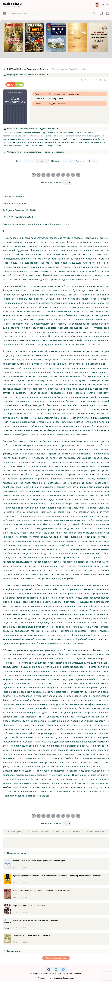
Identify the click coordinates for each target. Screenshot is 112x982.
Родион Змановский (58, 103)
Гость (104, 4)
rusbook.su (46, 973)
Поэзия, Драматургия (29, 69)
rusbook (12, 4)
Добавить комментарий (56, 958)
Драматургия (44, 69)
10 (78, 175)
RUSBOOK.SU (13, 69)
